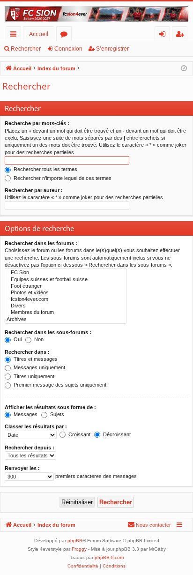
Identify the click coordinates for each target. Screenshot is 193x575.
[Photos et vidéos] (66, 293)
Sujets (56, 414)
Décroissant (116, 434)
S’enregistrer (112, 48)
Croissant (78, 434)
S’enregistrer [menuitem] (182, 35)
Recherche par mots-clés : (37, 123)
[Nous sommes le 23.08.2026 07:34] (184, 68)
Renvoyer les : (22, 468)
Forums (65, 35)
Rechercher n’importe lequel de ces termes (61, 178)
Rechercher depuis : (29, 447)
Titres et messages (35, 359)
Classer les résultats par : (36, 426)
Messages (24, 414)
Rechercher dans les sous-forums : (48, 332)
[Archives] (66, 319)
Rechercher (26, 48)
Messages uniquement (38, 367)
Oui (17, 339)
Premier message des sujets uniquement (59, 385)
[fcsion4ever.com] (66, 299)
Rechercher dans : (27, 352)
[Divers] (66, 306)
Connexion (68, 48)
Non (38, 339)
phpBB (74, 540)
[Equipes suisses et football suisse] (66, 279)
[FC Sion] (66, 272)
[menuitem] (149, 525)
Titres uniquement (33, 376)
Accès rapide (15, 35)
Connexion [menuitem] (164, 35)
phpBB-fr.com (109, 557)
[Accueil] (96, 13)
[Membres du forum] (66, 312)
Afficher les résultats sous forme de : (50, 407)
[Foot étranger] (66, 286)
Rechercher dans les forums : (41, 243)
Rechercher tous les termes (44, 169)
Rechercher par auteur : (34, 190)
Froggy (79, 549)
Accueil (38, 34)
